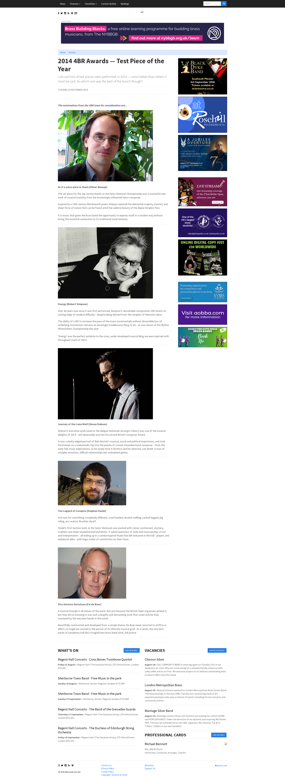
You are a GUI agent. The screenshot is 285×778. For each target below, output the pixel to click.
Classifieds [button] (90, 3)
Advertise (149, 765)
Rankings (125, 3)
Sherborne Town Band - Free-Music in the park (89, 678)
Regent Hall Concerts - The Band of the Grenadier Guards (97, 709)
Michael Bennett (156, 744)
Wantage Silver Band (159, 711)
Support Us (150, 768)
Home (63, 52)
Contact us (106, 765)
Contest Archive (108, 3)
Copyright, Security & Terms (114, 774)
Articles (72, 52)
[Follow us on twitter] (62, 13)
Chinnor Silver (154, 659)
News (62, 3)
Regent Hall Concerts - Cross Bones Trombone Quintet (95, 659)
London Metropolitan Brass (163, 685)
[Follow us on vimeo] (72, 13)
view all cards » (219, 735)
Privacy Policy (107, 768)
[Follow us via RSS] (68, 13)
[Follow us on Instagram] (65, 13)
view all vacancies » (217, 650)
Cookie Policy (107, 771)
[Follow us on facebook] (58, 13)
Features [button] (74, 3)
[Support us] (76, 13)
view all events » (131, 650)
